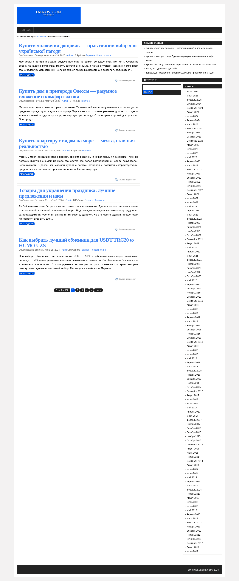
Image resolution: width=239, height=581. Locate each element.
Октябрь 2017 (194, 387)
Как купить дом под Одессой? (161, 68)
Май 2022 (192, 206)
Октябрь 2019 (194, 297)
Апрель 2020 (193, 284)
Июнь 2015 (192, 453)
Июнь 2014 (192, 473)
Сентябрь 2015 (195, 444)
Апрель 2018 (193, 362)
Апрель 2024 (193, 120)
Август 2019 (193, 305)
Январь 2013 (193, 526)
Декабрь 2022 (194, 178)
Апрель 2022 (193, 210)
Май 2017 (192, 407)
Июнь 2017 (192, 403)
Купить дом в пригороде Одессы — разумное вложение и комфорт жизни (68, 93)
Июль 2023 (192, 149)
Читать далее (26, 75)
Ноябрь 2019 (194, 292)
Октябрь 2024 (194, 104)
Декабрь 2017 (194, 379)
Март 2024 (192, 124)
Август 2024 (193, 112)
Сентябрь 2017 (195, 391)
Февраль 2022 (194, 219)
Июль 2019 (192, 309)
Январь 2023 (193, 173)
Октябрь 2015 (194, 440)
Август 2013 (193, 498)
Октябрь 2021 (194, 235)
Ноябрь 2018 (194, 333)
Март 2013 (192, 518)
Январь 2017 (193, 424)
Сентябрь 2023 (195, 141)
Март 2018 (192, 366)
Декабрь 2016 (194, 428)
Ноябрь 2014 (194, 457)
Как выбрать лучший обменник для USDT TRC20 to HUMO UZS (76, 242)
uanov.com (48, 12)
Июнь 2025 (192, 91)
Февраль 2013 (194, 522)
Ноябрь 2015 (194, 436)
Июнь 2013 (192, 506)
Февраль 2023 (194, 169)
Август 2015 (193, 448)
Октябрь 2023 (194, 136)
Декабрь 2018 (194, 329)
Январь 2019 (193, 325)
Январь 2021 (193, 264)
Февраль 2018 (194, 370)
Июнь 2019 (192, 313)
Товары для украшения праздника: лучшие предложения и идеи (67, 193)
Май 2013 (192, 510)
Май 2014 (192, 477)
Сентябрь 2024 (195, 108)
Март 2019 (192, 321)
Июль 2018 (192, 350)
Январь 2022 (193, 223)
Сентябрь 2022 (195, 190)
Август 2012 (193, 547)
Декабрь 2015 (194, 432)
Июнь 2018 (192, 354)
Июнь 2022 (192, 202)
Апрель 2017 (193, 411)
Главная (25, 30)
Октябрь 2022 (194, 186)
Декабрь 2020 (194, 268)
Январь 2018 (193, 375)
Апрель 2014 (193, 481)
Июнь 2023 (192, 153)
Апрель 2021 (193, 251)
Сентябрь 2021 (195, 239)
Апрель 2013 (193, 514)
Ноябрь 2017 (194, 383)
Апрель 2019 (193, 317)
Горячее (90, 55)
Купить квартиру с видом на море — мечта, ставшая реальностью (77, 143)
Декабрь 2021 (194, 227)
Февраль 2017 (194, 420)
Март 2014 (192, 485)
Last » (98, 290)
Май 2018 (192, 358)
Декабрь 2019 (194, 288)
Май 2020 (192, 280)
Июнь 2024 (192, 116)
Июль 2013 (192, 502)
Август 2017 (193, 395)
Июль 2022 (192, 198)
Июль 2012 (192, 551)
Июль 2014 (192, 469)
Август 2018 (193, 346)
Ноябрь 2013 (194, 494)
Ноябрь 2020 (194, 272)
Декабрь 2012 (194, 531)
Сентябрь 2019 (195, 301)
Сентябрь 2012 (195, 543)
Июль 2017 (192, 399)
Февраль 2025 (194, 100)
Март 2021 (192, 255)
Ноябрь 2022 (194, 182)
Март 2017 (192, 416)
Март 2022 (192, 214)
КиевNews (99, 200)
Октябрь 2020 (194, 276)
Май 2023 (192, 157)
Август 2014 (193, 465)
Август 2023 (193, 145)
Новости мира (103, 55)
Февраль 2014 (194, 489)
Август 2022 (193, 194)
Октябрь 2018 (194, 338)
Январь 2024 (193, 132)
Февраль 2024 (194, 128)
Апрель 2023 (193, 161)
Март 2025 (192, 95)
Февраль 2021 (194, 260)
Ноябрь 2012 (194, 535)
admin (70, 55)
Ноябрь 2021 (194, 231)
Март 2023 (192, 165)
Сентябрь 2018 (195, 342)
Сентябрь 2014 (195, 461)
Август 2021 (193, 243)
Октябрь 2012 (194, 539)
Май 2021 (192, 247)
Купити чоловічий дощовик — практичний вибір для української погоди (77, 48)
